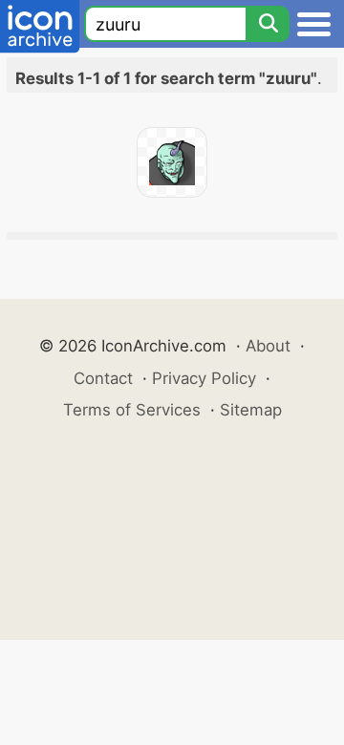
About (268, 345)
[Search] (268, 24)
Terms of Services (132, 409)
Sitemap (251, 409)
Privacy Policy (204, 378)
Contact (103, 378)
